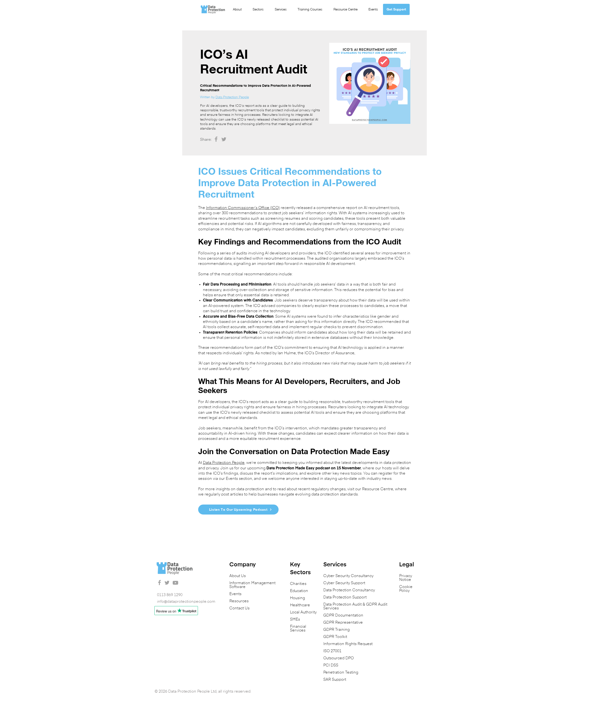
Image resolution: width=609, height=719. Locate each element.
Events (373, 9)
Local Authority (303, 612)
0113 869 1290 (169, 595)
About (237, 9)
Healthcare (300, 605)
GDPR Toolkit (335, 637)
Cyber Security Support (344, 583)
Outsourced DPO (338, 658)
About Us (237, 576)
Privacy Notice (405, 578)
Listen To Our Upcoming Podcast (238, 509)
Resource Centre (346, 9)
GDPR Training (336, 630)
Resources (239, 601)
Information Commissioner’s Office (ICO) (243, 208)
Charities (298, 584)
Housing (297, 598)
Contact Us (239, 608)
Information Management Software (252, 585)
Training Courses (310, 9)
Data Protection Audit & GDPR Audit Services (355, 606)
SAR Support (334, 680)
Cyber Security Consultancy (348, 576)
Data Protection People (232, 97)
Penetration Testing (340, 673)
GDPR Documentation (343, 615)
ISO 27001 (332, 651)
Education (299, 591)
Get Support (396, 9)
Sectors (258, 9)
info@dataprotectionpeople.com (186, 602)
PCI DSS (330, 665)
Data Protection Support (345, 597)
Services (281, 9)
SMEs (295, 620)
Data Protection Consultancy (349, 590)
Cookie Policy (406, 589)
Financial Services (298, 628)
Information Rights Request (348, 644)
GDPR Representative (343, 623)
